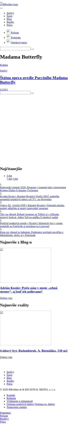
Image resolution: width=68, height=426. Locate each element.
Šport (9, 16)
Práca (9, 25)
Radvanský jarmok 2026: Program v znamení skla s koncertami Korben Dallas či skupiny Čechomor (33, 189)
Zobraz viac (6, 298)
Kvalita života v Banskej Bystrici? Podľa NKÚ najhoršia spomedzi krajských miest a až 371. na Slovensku (29, 198)
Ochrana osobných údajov (20, 404)
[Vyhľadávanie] (32, 49)
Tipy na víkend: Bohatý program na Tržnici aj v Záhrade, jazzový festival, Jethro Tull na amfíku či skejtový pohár (29, 216)
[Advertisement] (34, 128)
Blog (9, 19)
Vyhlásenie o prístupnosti (20, 401)
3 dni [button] (9, 175)
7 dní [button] (9, 178)
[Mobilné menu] (1, 2)
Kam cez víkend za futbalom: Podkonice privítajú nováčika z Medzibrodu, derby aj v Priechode (31, 234)
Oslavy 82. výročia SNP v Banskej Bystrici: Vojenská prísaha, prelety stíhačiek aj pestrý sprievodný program (32, 207)
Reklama (11, 398)
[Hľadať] (1, 8)
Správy (10, 13)
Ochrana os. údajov (45, 404)
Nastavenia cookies (17, 407)
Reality (10, 22)
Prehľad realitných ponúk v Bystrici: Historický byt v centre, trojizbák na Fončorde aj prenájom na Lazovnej (31, 225)
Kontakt (11, 395)
